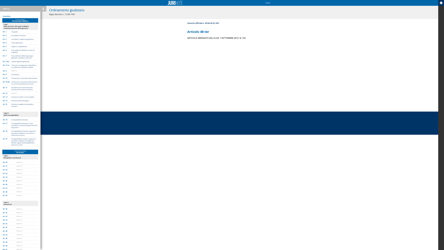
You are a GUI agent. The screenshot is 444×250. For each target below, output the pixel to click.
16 (6, 120)
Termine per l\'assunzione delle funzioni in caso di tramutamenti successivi (24, 83)
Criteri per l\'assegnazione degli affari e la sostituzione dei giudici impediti (24, 66)
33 (6, 220)
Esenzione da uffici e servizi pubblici (22, 97)
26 (6, 184)
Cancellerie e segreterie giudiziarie (22, 39)
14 (6, 101)
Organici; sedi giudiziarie (19, 46)
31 (6, 213)
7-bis (7, 61)
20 (6, 162)
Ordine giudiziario (17, 43)
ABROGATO (14, 70)
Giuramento (15, 74)
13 (6, 97)
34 (6, 224)
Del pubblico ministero (18, 35)
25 (6, 181)
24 (6, 177)
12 (6, 93)
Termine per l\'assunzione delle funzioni (24, 78)
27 (6, 188)
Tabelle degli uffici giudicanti (20, 61)
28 (6, 192)
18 (6, 131)
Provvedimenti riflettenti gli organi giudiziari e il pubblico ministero (22, 57)
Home (267, 3)
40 (6, 246)
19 (6, 139)
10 (6, 78)
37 (6, 235)
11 (6, 87)
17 (6, 123)
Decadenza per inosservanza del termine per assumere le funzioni (22, 88)
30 (6, 209)
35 (6, 227)
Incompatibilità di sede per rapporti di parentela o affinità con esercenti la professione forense (23, 133)
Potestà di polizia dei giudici (20, 101)
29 (6, 195)
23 (6, 173)
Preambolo (7, 16)
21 (6, 166)
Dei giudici (14, 32)
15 (6, 104)
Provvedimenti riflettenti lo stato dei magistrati (23, 51)
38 (6, 238)
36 (6, 231)
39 (6, 242)
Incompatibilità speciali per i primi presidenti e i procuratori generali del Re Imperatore (24, 125)
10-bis (8, 82)
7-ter (7, 65)
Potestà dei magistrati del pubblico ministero (22, 105)
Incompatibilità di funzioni (19, 120)
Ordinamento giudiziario (66, 10)
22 (6, 170)
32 (6, 216)
